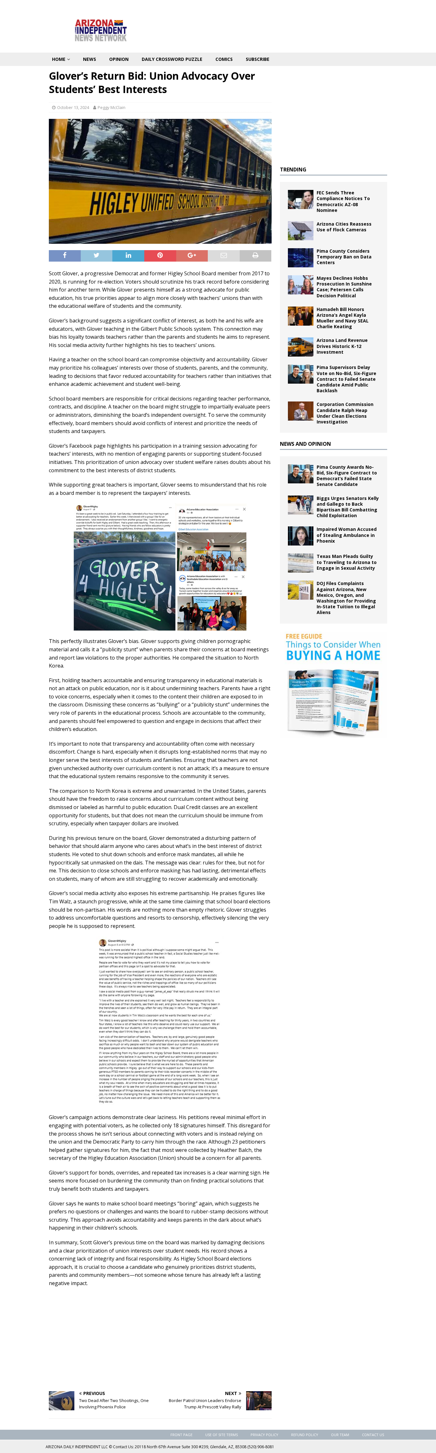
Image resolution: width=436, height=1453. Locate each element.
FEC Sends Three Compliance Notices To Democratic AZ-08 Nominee (343, 201)
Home (58, 59)
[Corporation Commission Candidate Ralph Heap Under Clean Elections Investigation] (300, 411)
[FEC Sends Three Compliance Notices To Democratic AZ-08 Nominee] (300, 199)
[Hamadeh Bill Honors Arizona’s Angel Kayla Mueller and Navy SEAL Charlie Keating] (300, 316)
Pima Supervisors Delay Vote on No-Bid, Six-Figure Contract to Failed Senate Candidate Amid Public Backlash (346, 379)
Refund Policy (304, 1434)
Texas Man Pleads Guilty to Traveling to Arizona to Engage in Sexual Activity (347, 562)
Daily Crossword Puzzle (172, 59)
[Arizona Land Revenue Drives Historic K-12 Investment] (300, 347)
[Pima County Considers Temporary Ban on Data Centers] (300, 257)
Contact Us (373, 1434)
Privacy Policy (264, 1434)
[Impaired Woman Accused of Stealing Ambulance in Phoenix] (300, 536)
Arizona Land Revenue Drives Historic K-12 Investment (342, 346)
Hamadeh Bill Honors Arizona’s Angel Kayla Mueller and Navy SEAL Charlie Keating (343, 318)
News (89, 59)
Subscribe (257, 59)
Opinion (119, 59)
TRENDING (293, 169)
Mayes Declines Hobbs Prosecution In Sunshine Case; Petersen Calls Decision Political (344, 287)
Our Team (340, 1434)
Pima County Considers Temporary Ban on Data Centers (344, 256)
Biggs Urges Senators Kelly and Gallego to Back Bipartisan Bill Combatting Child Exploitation (348, 507)
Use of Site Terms (221, 1434)
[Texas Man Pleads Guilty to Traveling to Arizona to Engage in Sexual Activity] (300, 563)
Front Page (181, 1434)
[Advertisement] (160, 1338)
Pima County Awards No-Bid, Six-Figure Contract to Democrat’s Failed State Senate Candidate (347, 476)
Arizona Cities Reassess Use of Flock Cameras (344, 227)
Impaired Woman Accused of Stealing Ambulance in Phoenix (347, 535)
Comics (224, 59)
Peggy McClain (111, 107)
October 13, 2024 (73, 107)
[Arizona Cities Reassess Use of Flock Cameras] (300, 230)
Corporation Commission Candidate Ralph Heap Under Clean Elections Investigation (345, 413)
